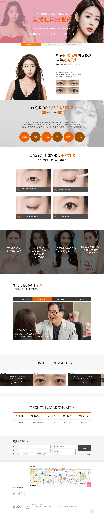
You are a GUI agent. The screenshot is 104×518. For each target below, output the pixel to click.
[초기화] (89, 479)
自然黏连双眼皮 (31, 44)
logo (4, 2)
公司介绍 (28, 504)
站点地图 (40, 504)
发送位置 (88, 485)
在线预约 (66, 34)
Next (102, 380)
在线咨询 (52, 34)
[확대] (89, 474)
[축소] (89, 477)
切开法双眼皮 (51, 44)
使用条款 (34, 504)
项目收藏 (38, 34)
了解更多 (16, 382)
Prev (2, 380)
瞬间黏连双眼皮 (71, 44)
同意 (85, 454)
